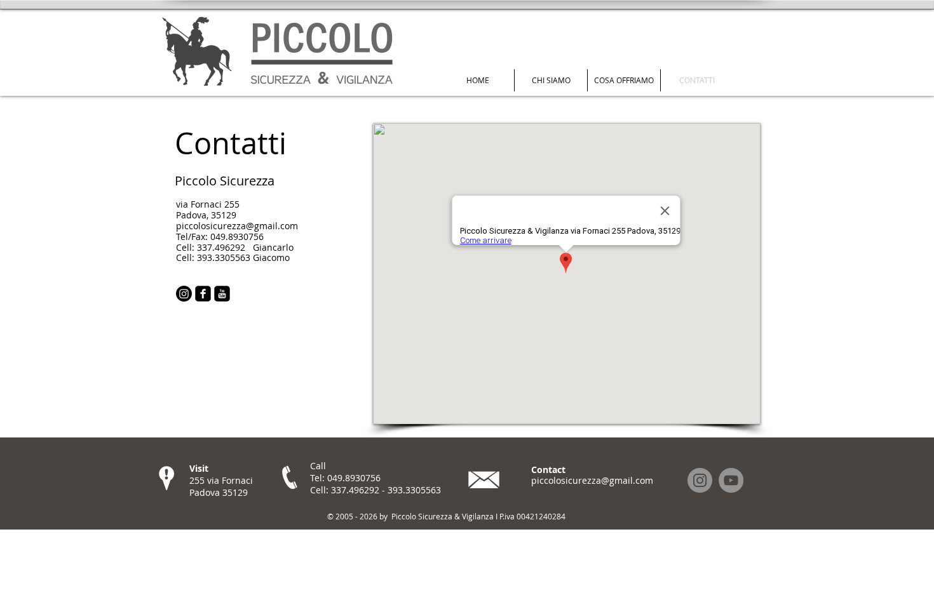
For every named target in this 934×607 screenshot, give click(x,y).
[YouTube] (731, 480)
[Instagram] (184, 294)
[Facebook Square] (203, 294)
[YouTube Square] (222, 294)
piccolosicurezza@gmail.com (592, 480)
